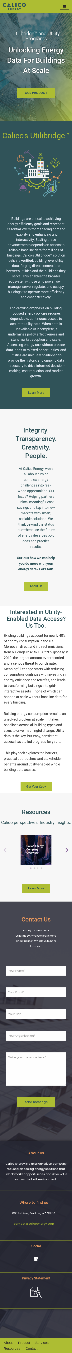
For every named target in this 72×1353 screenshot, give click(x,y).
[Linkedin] (36, 1259)
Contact (31, 1348)
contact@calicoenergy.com (34, 1224)
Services (42, 1343)
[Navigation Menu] (64, 6)
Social (36, 1246)
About (8, 1343)
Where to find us (34, 1202)
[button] (5, 850)
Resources (12, 1348)
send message (36, 1102)
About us (36, 1153)
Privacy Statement (36, 1278)
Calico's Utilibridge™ (36, 135)
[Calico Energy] (14, 6)
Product (24, 1343)
